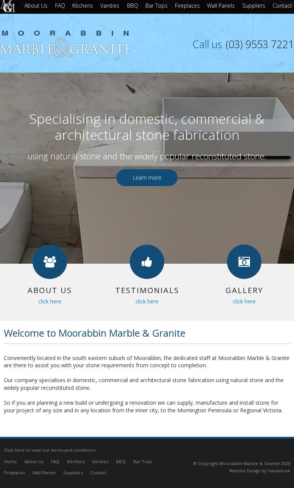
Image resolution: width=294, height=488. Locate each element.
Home (10, 461)
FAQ (55, 461)
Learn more (147, 177)
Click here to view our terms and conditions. (50, 450)
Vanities (100, 461)
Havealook (279, 470)
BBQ (121, 461)
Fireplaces (14, 472)
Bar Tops (142, 461)
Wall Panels (44, 472)
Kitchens (76, 461)
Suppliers (73, 472)
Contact (98, 472)
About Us (33, 461)
